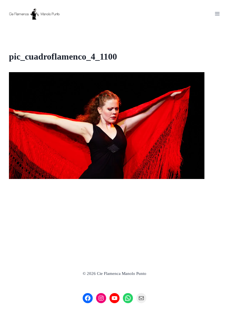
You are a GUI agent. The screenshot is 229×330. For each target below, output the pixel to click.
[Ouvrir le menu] (217, 13)
